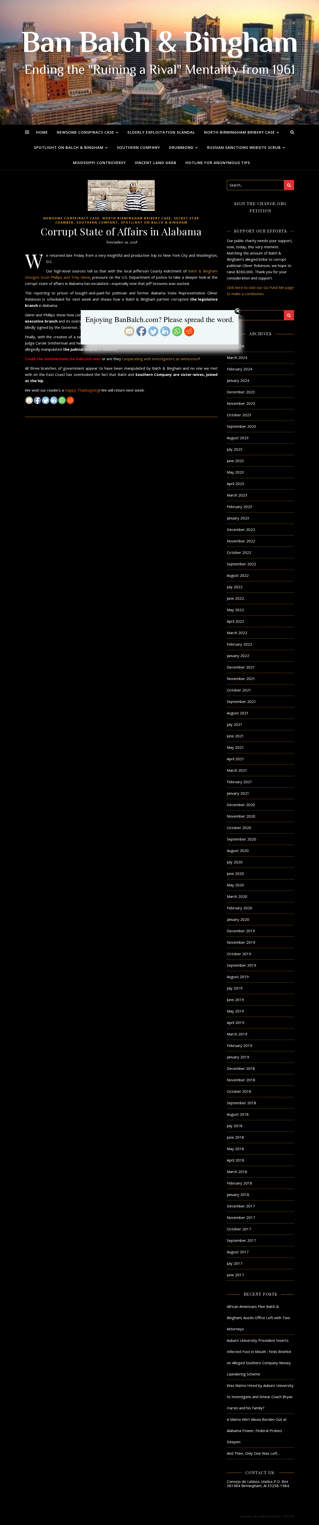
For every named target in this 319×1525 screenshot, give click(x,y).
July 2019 (234, 988)
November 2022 (241, 540)
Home (42, 132)
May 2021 (235, 747)
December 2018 (241, 1068)
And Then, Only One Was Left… (253, 1453)
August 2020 (238, 850)
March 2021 (237, 770)
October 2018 (239, 1091)
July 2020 (234, 861)
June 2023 (235, 460)
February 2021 (239, 781)
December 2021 (241, 667)
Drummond (181, 147)
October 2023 (239, 414)
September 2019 (241, 965)
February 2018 (239, 1183)
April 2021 (235, 758)
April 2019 (235, 1022)
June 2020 (235, 873)
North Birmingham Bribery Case (239, 132)
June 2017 (235, 1274)
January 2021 (238, 793)
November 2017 (241, 1217)
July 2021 (234, 724)
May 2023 (235, 472)
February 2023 (239, 506)
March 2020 (237, 896)
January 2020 (238, 919)
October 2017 (239, 1228)
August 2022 (238, 575)
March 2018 (237, 1171)
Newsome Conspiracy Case (85, 132)
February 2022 (239, 644)
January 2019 (238, 1056)
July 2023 (234, 449)
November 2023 (241, 403)
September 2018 (241, 1102)
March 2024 (237, 357)
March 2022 (237, 632)
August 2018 (238, 1114)
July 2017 (234, 1263)
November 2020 (241, 816)
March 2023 (237, 495)
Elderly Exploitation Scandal (161, 132)
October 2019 (239, 953)
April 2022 (235, 621)
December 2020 (241, 804)
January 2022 (238, 655)
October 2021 (239, 689)
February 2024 (239, 368)
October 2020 (239, 827)
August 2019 (238, 976)
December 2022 (241, 529)
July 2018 (234, 1125)
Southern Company (138, 147)
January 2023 (238, 517)
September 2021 (241, 701)
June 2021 (235, 735)
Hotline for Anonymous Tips (217, 162)
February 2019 (239, 1045)
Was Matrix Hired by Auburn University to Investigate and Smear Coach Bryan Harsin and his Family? (260, 1396)
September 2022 (241, 563)
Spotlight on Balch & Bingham (68, 147)
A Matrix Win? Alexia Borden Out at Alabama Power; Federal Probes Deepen (257, 1430)
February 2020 (239, 907)
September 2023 (241, 426)
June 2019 (235, 999)
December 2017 (241, 1205)
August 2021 (238, 712)
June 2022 (235, 598)
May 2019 (235, 1011)
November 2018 (241, 1079)
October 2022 (239, 552)
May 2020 (235, 884)
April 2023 (235, 483)
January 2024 (238, 380)
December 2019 (241, 930)
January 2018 (238, 1194)
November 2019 (241, 942)
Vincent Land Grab (155, 162)
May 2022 (235, 609)
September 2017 (241, 1240)
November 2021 (241, 678)
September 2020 (241, 839)
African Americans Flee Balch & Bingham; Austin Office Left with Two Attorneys (258, 1317)
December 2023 (241, 391)
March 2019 (237, 1033)
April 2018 (235, 1160)
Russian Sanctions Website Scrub (244, 147)
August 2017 (238, 1251)
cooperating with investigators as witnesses (160, 358)
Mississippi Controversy (99, 162)
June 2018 (235, 1137)
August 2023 (238, 437)
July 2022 (234, 586)
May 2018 (235, 1148)
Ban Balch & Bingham (159, 45)
